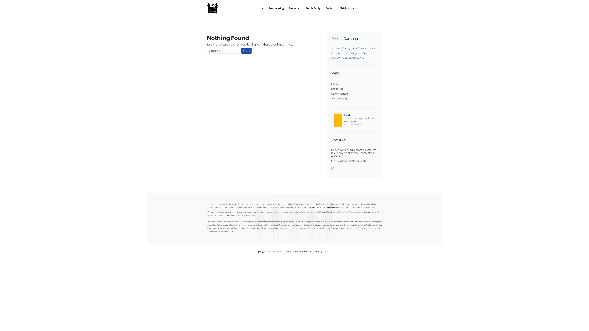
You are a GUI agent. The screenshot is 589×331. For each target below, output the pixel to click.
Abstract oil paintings (353, 57)
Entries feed (337, 89)
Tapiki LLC (328, 251)
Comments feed (339, 93)
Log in (334, 84)
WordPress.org (339, 98)
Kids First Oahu (283, 251)
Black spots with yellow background (361, 48)
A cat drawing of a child (354, 53)
